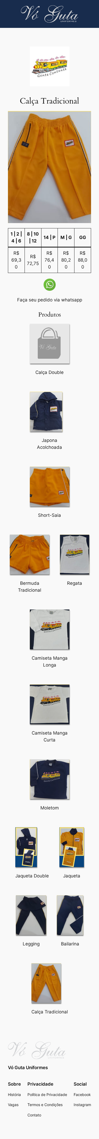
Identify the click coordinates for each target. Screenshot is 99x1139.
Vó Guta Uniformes (28, 1067)
